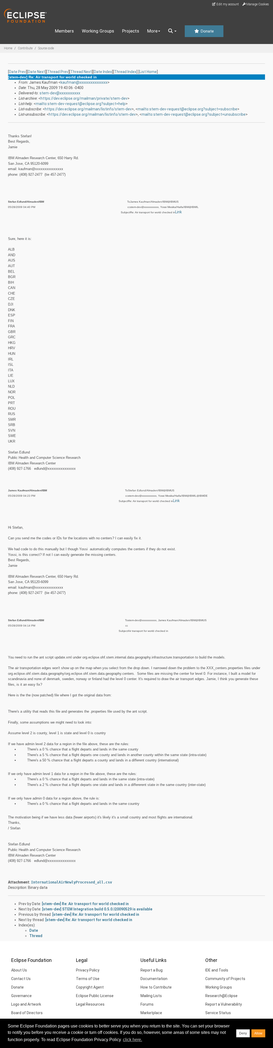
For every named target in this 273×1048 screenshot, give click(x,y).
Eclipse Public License (95, 996)
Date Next (36, 72)
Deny (243, 1033)
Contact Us (21, 979)
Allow (258, 1033)
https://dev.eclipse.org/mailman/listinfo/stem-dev (88, 109)
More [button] (152, 31)
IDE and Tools (216, 970)
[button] (172, 31)
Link (178, 212)
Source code (46, 48)
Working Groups (98, 31)
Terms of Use (87, 979)
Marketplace (151, 1013)
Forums (147, 1004)
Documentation (153, 979)
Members (64, 31)
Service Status (218, 1013)
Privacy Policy (87, 970)
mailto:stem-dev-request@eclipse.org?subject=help (81, 104)
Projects (130, 31)
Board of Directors (27, 1013)
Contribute (25, 48)
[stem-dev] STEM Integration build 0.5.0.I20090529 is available (97, 909)
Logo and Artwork (26, 1004)
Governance (21, 996)
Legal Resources (90, 1004)
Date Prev (17, 72)
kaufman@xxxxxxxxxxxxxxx (84, 82)
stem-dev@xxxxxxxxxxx (59, 93)
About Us (19, 970)
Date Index (103, 72)
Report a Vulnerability (223, 1004)
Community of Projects (225, 979)
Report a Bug (151, 970)
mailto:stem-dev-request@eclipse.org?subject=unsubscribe (194, 114)
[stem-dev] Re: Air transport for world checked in (85, 904)
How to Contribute (156, 987)
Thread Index (125, 72)
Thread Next (81, 72)
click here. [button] (132, 1039)
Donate (206, 31)
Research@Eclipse (221, 996)
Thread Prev (57, 72)
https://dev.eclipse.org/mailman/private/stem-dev (84, 98)
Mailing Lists (151, 996)
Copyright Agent (90, 987)
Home (8, 48)
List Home (148, 72)
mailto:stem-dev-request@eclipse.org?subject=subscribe (187, 109)
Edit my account (227, 4)
